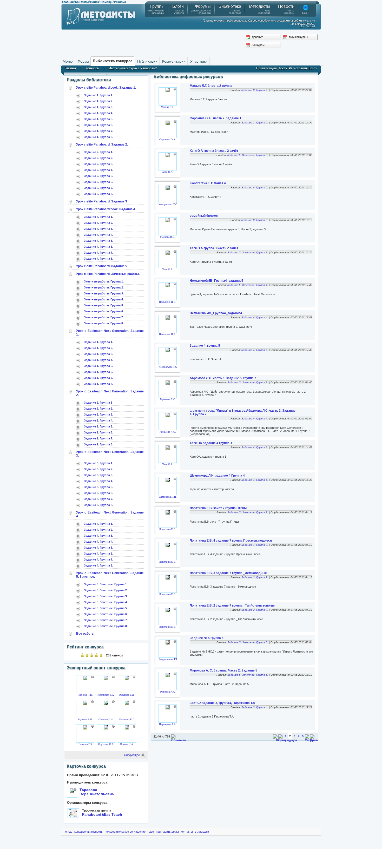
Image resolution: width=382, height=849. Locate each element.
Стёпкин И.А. (106, 719)
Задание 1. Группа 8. (98, 137)
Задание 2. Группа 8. (98, 193)
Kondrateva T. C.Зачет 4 (208, 183)
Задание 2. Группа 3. (98, 164)
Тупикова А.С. (168, 691)
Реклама (120, 1)
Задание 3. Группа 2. (98, 469)
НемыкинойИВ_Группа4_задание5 (216, 280)
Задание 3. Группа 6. (98, 493)
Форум (83, 61)
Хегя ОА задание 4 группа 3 (211, 443)
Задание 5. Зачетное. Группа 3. (106, 596)
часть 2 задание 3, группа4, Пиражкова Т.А (222, 703)
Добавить (257, 36)
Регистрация (298, 68)
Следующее (132, 754)
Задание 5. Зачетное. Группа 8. (106, 626)
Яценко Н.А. (127, 744)
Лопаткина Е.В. (167, 529)
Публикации (147, 61)
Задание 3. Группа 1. (98, 463)
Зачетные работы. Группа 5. (104, 305)
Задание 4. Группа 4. (98, 234)
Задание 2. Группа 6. (98, 181)
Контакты (82, 1)
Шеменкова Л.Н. (168, 496)
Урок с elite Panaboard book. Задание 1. (106, 87)
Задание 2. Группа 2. (98, 158)
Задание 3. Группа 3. (98, 475)
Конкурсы (258, 45)
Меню (68, 61)
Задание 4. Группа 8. (98, 258)
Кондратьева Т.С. (168, 204)
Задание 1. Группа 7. (98, 131)
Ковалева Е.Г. (127, 719)
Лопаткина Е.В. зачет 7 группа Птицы (218, 508)
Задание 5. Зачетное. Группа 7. (106, 620)
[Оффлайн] (92, 677)
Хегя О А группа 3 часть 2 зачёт (214, 151)
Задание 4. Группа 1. (98, 216)
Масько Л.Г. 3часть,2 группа (211, 86)
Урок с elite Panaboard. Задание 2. (102, 144)
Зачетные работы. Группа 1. (104, 281)
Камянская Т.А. (106, 694)
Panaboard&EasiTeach (102, 814)
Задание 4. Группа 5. (98, 240)
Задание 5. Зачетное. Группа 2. (106, 590)
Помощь (107, 1)
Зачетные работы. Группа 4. (104, 299)
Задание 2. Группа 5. (98, 175)
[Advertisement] (191, 43)
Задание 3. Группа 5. (98, 487)
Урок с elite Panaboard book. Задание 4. (106, 209)
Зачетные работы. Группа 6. (104, 311)
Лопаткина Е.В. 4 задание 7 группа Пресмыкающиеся (231, 540)
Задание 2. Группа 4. (98, 170)
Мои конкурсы (298, 36)
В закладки (202, 831)
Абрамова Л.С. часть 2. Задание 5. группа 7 (223, 378)
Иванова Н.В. (85, 694)
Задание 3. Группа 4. (98, 481)
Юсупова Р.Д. (127, 694)
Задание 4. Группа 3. (98, 228)
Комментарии (174, 61)
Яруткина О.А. (106, 744)
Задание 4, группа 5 (205, 345)
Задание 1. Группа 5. (98, 119)
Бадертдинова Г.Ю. (169, 659)
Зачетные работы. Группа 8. (104, 323)
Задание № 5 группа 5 (206, 638)
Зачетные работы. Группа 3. (104, 293)
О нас (68, 831)
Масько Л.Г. (167, 107)
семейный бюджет (204, 216)
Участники (199, 61)
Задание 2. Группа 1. (98, 152)
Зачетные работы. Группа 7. (104, 317)
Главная (68, 1)
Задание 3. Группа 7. (98, 499)
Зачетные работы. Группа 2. (104, 287)
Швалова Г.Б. (85, 744)
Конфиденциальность (88, 831)
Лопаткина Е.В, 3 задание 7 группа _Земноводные (228, 573)
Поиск (94, 1)
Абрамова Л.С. (168, 399)
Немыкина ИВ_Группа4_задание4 (216, 313)
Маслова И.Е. (167, 236)
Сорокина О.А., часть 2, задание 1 (215, 118)
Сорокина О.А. (167, 139)
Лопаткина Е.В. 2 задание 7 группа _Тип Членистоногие (232, 605)
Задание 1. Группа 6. (98, 125)
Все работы (85, 633)
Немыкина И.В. (167, 301)
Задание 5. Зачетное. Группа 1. (106, 584)
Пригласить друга (167, 831)
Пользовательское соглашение (125, 831)
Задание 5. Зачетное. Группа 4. (106, 602)
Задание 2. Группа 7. (98, 187)
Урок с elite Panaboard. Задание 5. (102, 266)
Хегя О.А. (167, 171)
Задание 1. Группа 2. (98, 101)
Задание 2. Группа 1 (98, 402)
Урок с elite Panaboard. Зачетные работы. (108, 274)
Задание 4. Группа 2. (98, 222)
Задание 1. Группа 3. (98, 107)
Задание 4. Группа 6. (98, 246)
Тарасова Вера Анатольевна (97, 792)
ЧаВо (151, 831)
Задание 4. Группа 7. (98, 252)
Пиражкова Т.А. (167, 724)
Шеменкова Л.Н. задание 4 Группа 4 (217, 475)
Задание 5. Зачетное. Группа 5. (106, 608)
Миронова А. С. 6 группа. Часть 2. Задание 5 (223, 670)
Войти (313, 68)
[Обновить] (178, 740)
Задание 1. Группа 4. (98, 113)
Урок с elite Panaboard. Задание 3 (101, 201)
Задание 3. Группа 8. (98, 504)
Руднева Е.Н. (85, 719)
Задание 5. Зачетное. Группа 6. (106, 614)
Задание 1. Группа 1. (98, 95)
